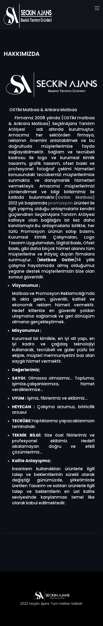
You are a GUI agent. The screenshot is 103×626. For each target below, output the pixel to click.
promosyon (60, 203)
